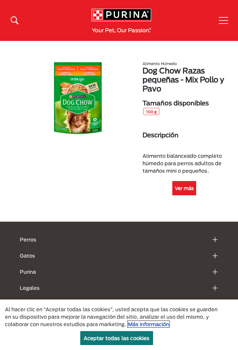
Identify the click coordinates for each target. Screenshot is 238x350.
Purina (28, 272)
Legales (30, 288)
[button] (223, 20)
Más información (148, 324)
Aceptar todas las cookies (117, 338)
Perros (28, 239)
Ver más (184, 188)
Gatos (27, 256)
